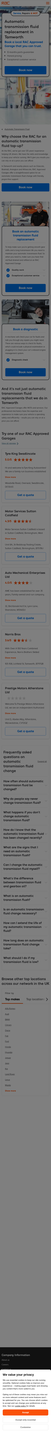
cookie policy (20, 1406)
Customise (25, 1427)
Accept (25, 1412)
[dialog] (25, 1401)
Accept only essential (25, 1420)
